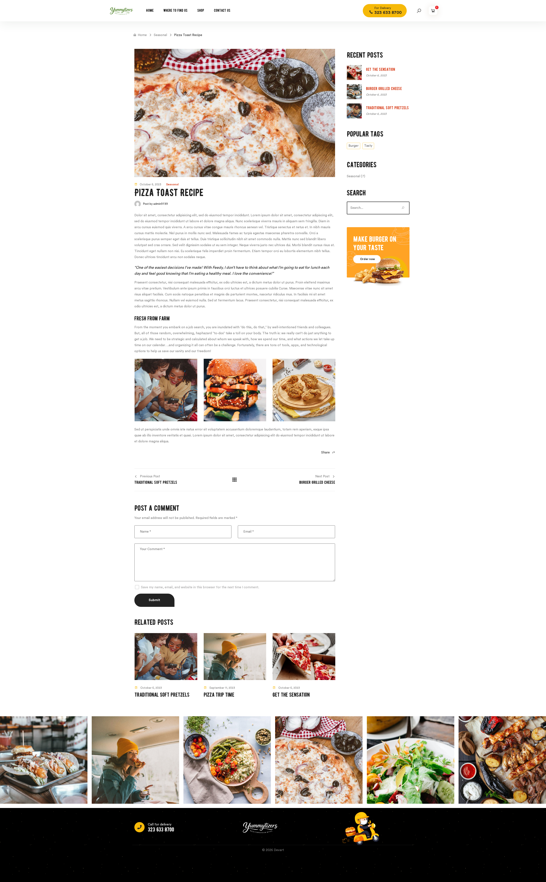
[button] (367, 259)
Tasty (368, 145)
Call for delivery (159, 824)
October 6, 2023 (150, 184)
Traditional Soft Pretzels (162, 695)
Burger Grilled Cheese (384, 88)
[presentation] (131, 667)
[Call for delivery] (139, 827)
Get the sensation (291, 695)
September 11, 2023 (222, 687)
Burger (354, 145)
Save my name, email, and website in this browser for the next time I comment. (200, 587)
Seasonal (172, 184)
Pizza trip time (219, 695)
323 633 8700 (161, 830)
